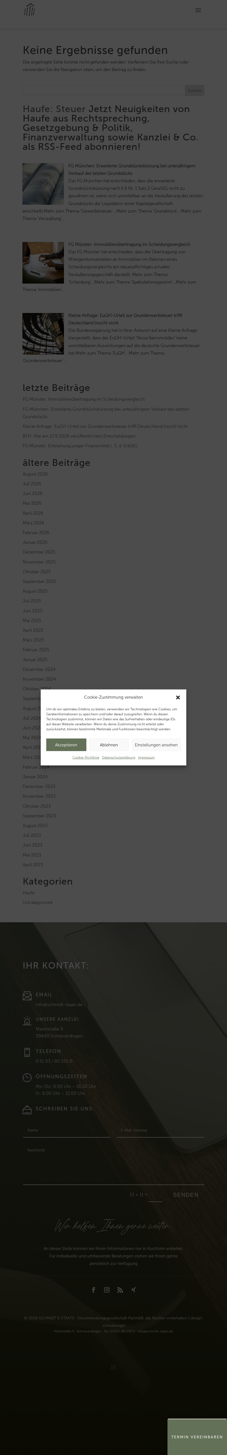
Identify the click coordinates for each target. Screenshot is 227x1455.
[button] (178, 697)
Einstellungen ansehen (156, 744)
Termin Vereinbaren (197, 1437)
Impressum (146, 757)
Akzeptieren (66, 744)
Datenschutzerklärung (118, 757)
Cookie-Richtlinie (86, 757)
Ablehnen (109, 744)
